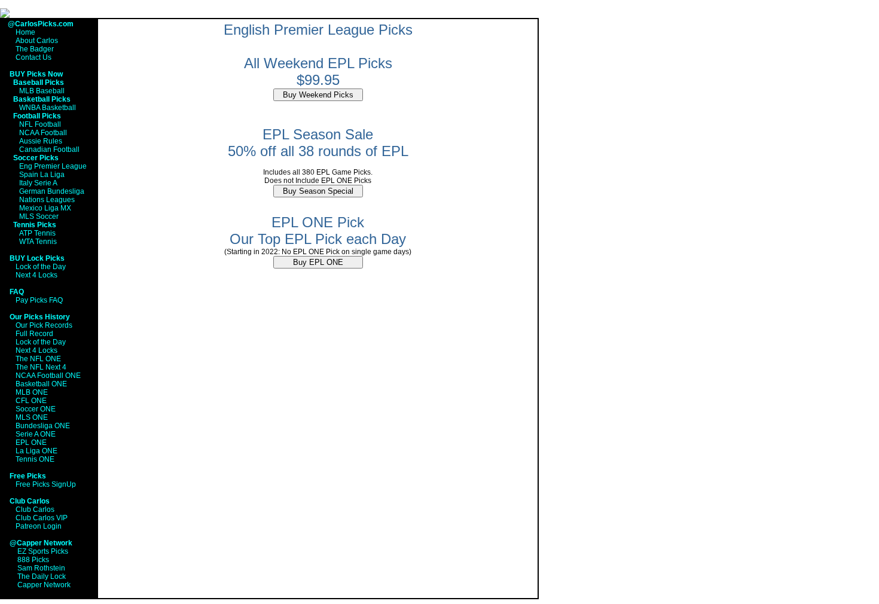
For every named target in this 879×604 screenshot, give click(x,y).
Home (25, 32)
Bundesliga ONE (43, 426)
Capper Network (44, 585)
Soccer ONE (36, 409)
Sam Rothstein (41, 568)
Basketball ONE (41, 384)
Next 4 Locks (36, 275)
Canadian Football (49, 149)
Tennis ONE (35, 459)
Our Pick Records (44, 325)
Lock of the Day (41, 267)
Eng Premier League (53, 166)
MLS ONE (32, 417)
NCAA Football (43, 133)
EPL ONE (31, 442)
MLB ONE (32, 392)
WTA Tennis (38, 241)
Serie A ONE (36, 434)
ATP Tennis (37, 233)
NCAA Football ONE (48, 375)
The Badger (35, 49)
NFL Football (40, 124)
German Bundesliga (51, 191)
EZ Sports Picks (42, 551)
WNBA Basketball (47, 107)
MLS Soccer (39, 216)
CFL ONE (31, 400)
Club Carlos (35, 509)
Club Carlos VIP (42, 518)
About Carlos (37, 40)
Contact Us (33, 57)
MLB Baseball (42, 91)
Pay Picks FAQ (39, 300)
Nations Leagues (47, 200)
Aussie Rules (40, 141)
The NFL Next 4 (41, 367)
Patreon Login (39, 526)
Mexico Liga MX (45, 208)
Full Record (34, 334)
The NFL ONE (38, 359)
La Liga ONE (36, 451)
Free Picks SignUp (46, 484)
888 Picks (33, 560)
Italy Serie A (38, 183)
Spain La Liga (42, 174)
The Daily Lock (41, 576)
